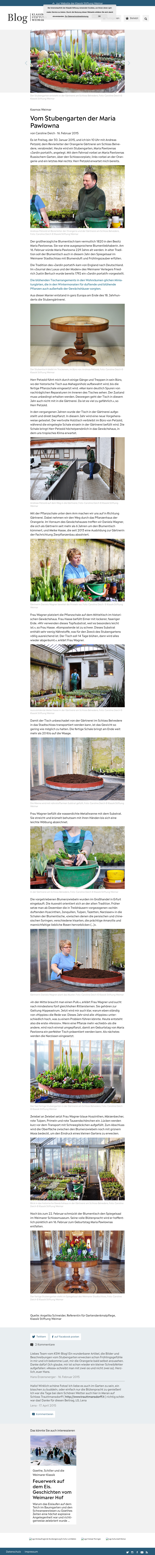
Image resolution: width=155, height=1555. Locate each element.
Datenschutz (13, 1551)
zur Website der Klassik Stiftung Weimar (79, 3)
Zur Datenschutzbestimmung (76, 16)
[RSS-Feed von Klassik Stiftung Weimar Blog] (147, 1551)
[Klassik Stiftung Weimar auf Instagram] (132, 1551)
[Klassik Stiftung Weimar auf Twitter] (127, 1551)
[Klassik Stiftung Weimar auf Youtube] (142, 1551)
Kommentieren (44, 1414)
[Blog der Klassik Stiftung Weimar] (27, 18)
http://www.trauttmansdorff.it (85, 1396)
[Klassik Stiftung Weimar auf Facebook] (137, 1551)
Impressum (31, 1551)
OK (99, 16)
